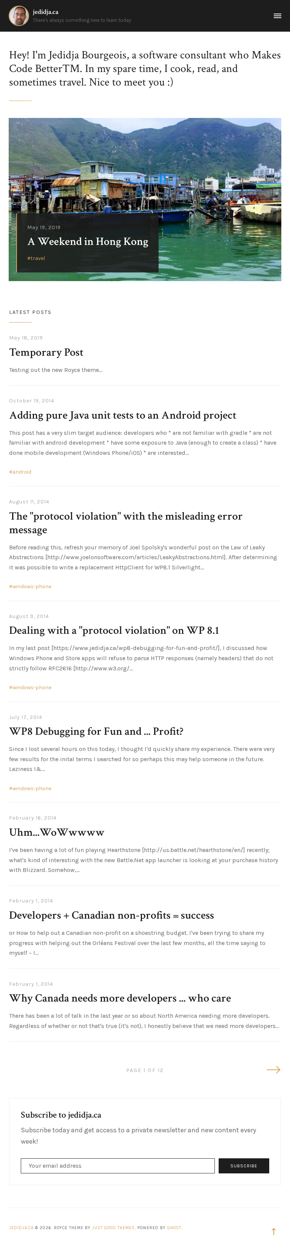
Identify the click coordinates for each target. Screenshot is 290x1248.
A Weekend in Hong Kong (87, 241)
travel (38, 258)
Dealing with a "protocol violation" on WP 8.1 (114, 630)
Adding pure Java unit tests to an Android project (122, 415)
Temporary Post (46, 352)
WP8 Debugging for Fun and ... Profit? (96, 731)
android (21, 472)
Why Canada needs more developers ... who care (120, 998)
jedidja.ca (46, 12)
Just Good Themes (113, 1227)
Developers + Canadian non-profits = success (111, 915)
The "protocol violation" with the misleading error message (126, 523)
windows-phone (31, 586)
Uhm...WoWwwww (57, 832)
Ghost (174, 1227)
